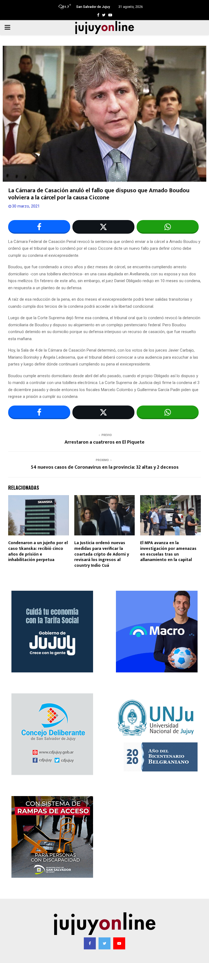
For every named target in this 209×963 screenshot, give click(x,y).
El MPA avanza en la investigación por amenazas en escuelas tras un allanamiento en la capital (168, 551)
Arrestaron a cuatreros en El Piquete (104, 442)
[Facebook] (90, 943)
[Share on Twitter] (103, 227)
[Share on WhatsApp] (168, 227)
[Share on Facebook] (39, 227)
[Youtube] (119, 943)
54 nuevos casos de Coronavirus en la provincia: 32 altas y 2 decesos (105, 467)
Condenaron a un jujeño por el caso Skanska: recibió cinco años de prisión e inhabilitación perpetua (38, 551)
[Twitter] (104, 943)
